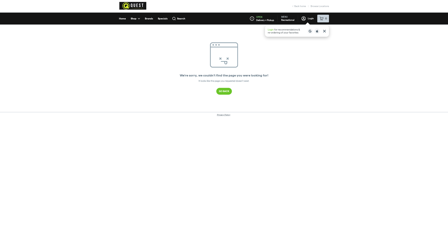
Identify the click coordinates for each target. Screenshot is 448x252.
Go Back (224, 91)
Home (122, 18)
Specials (162, 18)
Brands (149, 18)
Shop (133, 18)
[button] (297, 31)
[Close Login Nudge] (324, 31)
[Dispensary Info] (252, 18)
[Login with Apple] (317, 31)
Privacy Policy (223, 115)
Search (181, 18)
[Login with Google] (310, 31)
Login (311, 18)
